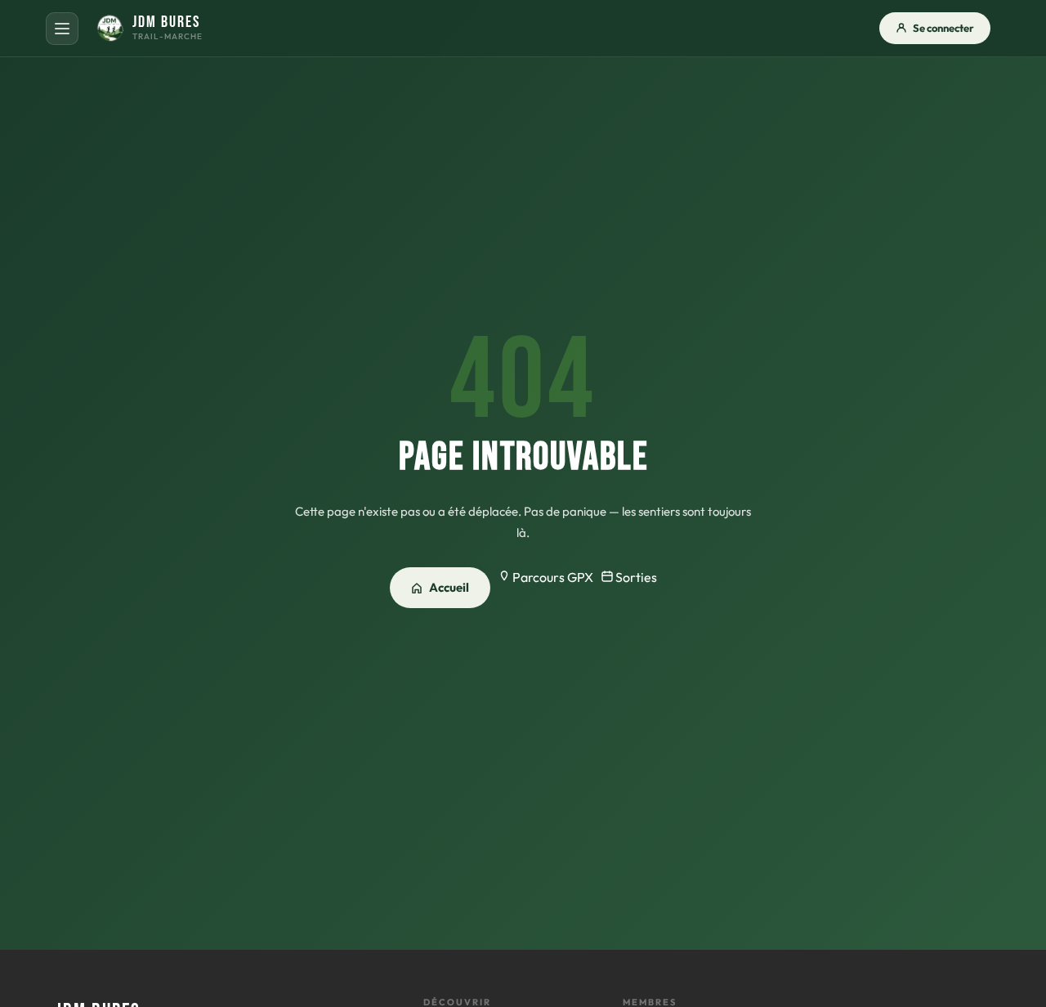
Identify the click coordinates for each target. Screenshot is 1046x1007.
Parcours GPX (551, 577)
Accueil (449, 587)
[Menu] (62, 28)
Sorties (635, 577)
